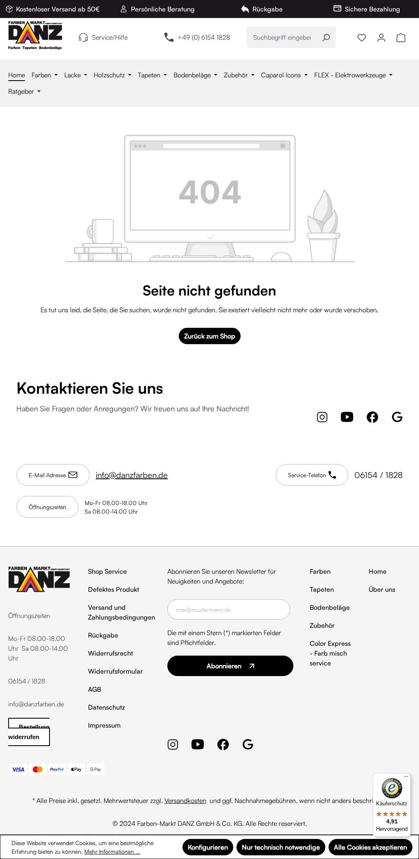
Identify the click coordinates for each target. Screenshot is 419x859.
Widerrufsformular (115, 671)
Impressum (104, 725)
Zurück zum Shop (209, 336)
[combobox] (282, 37)
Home (378, 571)
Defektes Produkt (113, 589)
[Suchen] (326, 37)
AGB (94, 689)
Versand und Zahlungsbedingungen (121, 612)
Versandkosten (185, 800)
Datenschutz (106, 707)
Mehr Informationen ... (112, 851)
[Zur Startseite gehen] (35, 35)
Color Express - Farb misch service (330, 653)
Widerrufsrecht (110, 653)
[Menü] (406, 778)
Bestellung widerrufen (29, 732)
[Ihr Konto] (381, 37)
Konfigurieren (208, 847)
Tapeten (322, 589)
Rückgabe (103, 635)
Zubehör (322, 625)
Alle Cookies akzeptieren (370, 847)
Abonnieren (224, 666)
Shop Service (107, 571)
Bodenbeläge (330, 607)
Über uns (382, 589)
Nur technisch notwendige (281, 847)
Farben (320, 571)
